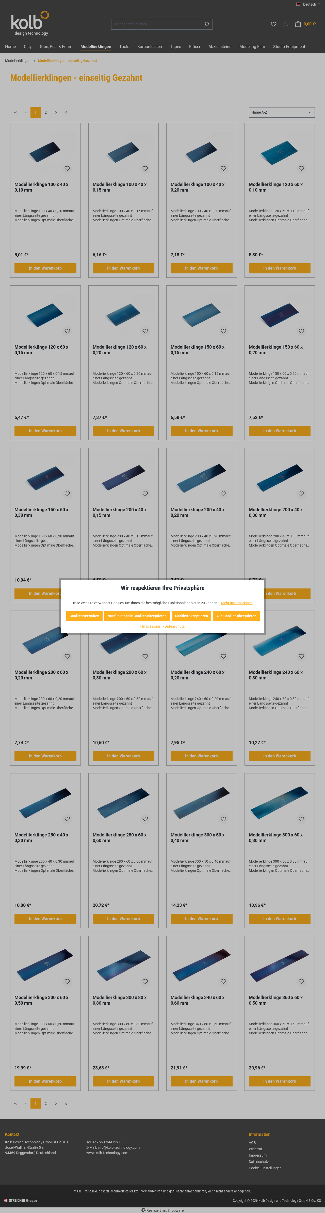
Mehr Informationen (237, 603)
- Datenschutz (174, 626)
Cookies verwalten (84, 616)
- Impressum (150, 626)
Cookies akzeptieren (191, 616)
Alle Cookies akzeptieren (236, 616)
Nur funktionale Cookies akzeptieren (137, 616)
